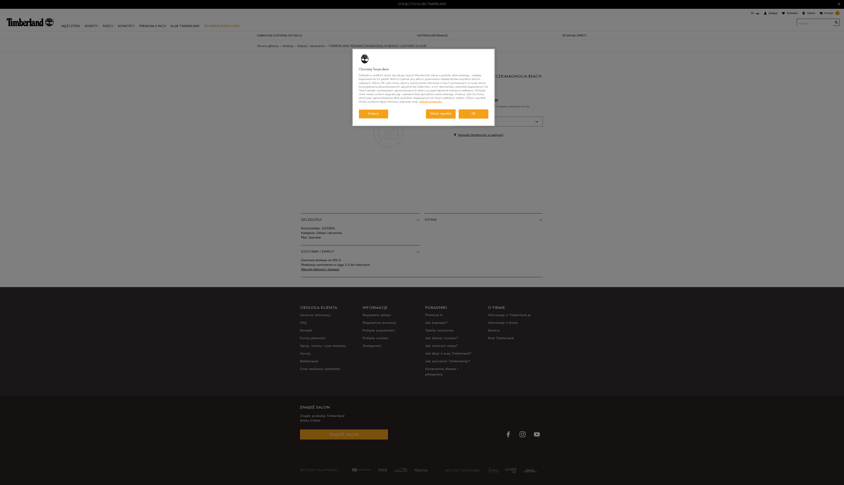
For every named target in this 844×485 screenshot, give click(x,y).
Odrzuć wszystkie (440, 113)
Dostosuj (373, 113)
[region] (423, 87)
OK (473, 113)
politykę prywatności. (430, 102)
